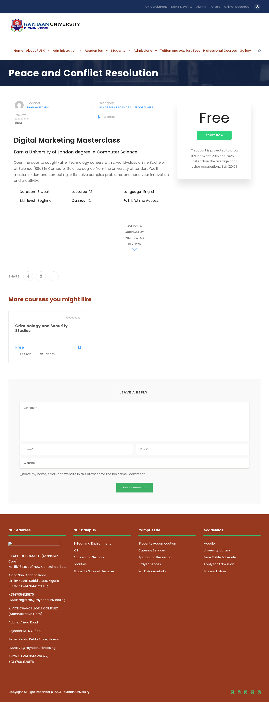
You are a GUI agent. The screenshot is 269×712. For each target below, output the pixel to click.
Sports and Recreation (155, 557)
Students (118, 50)
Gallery (245, 50)
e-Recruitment (156, 7)
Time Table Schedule (219, 557)
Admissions (143, 50)
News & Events (181, 7)
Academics (94, 50)
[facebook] (232, 692)
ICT (76, 550)
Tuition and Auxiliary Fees (180, 50)
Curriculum (135, 232)
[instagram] (259, 692)
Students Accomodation (157, 543)
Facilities (80, 564)
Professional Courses (220, 50)
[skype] (245, 692)
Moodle (209, 543)
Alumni (201, 7)
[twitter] (252, 692)
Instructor (134, 238)
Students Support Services (93, 571)
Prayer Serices (149, 564)
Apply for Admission (218, 564)
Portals (215, 7)
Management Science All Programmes (125, 107)
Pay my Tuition (214, 571)
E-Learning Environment (92, 543)
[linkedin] (239, 692)
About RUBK (35, 50)
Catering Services (152, 550)
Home (18, 50)
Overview (134, 226)
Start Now (214, 135)
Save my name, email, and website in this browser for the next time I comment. (84, 474)
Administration (65, 50)
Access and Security (89, 557)
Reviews (134, 244)
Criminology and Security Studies (41, 328)
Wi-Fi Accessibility (152, 571)
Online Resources (236, 7)
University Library (216, 550)
